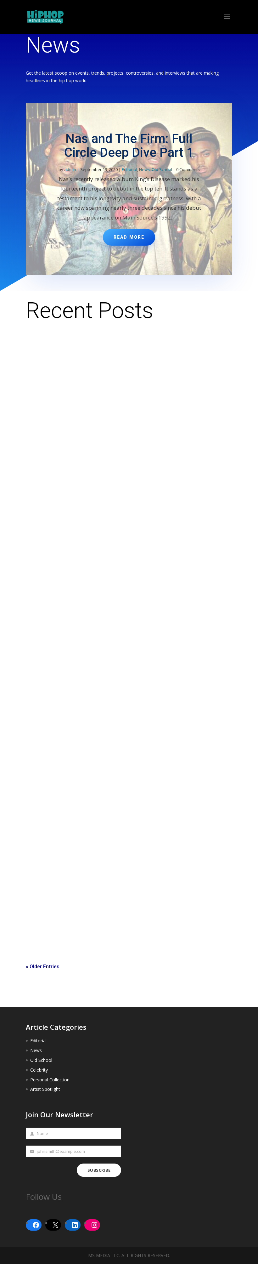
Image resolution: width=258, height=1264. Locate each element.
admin (70, 169)
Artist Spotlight (45, 1089)
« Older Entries (42, 967)
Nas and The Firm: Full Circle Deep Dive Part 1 (129, 146)
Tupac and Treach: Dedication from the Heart (83, 689)
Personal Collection (50, 1080)
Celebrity (39, 1070)
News (144, 169)
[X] (55, 1225)
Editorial (129, 169)
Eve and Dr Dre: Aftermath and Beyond (75, 901)
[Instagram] (94, 1225)
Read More (129, 237)
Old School (162, 169)
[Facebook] (36, 1225)
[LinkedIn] (75, 1225)
